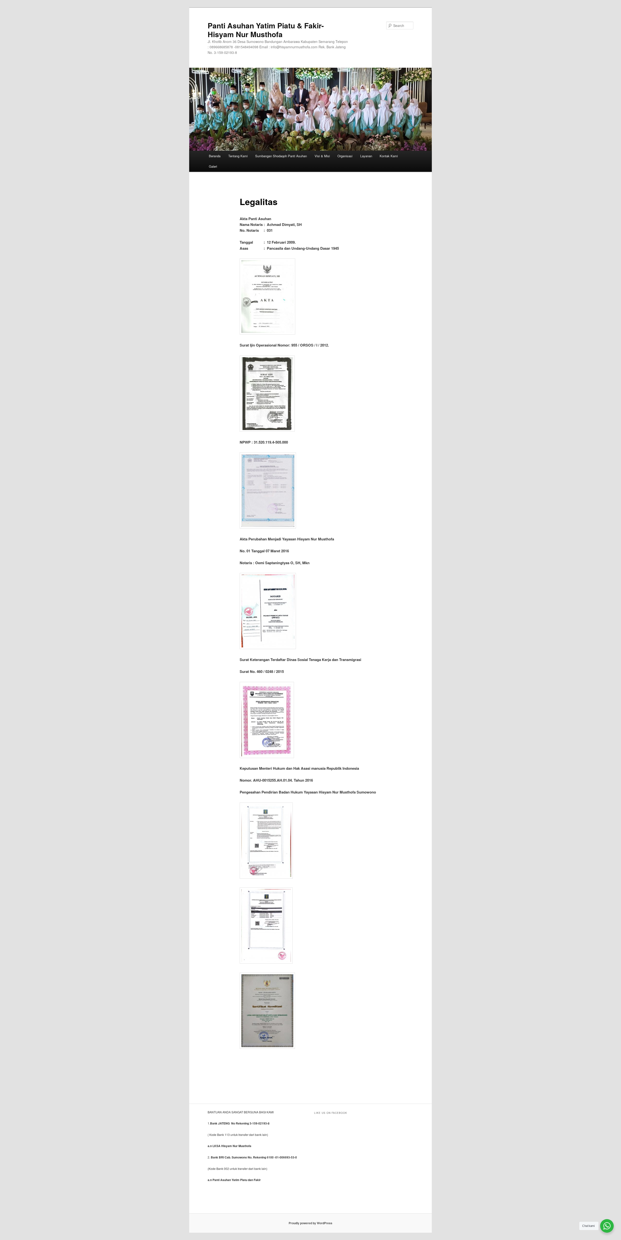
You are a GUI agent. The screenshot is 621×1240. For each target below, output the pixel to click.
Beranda (215, 156)
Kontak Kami (389, 156)
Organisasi (344, 156)
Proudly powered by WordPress (310, 1223)
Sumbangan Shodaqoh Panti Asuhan (281, 156)
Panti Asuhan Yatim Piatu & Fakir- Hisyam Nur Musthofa (266, 29)
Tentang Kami (238, 156)
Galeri (213, 166)
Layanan (366, 156)
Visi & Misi (322, 156)
